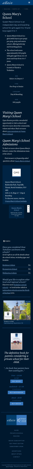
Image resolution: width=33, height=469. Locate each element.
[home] (8, 2)
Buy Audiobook (16, 392)
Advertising (16, 451)
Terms (7, 466)
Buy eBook (16, 404)
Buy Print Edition (16, 443)
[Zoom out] (28, 209)
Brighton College (9, 265)
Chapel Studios (23, 466)
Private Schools (16, 433)
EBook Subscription (16, 440)
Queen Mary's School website (16, 201)
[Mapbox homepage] (6, 241)
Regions (7, 9)
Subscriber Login (16, 446)
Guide (16, 430)
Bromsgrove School (10, 269)
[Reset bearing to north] (28, 211)
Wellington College (10, 273)
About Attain (16, 454)
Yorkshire (27, 9)
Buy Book (16, 381)
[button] (29, 2)
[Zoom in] (28, 206)
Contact (16, 457)
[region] (16, 223)
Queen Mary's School (22, 161)
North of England (18, 9)
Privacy (11, 466)
